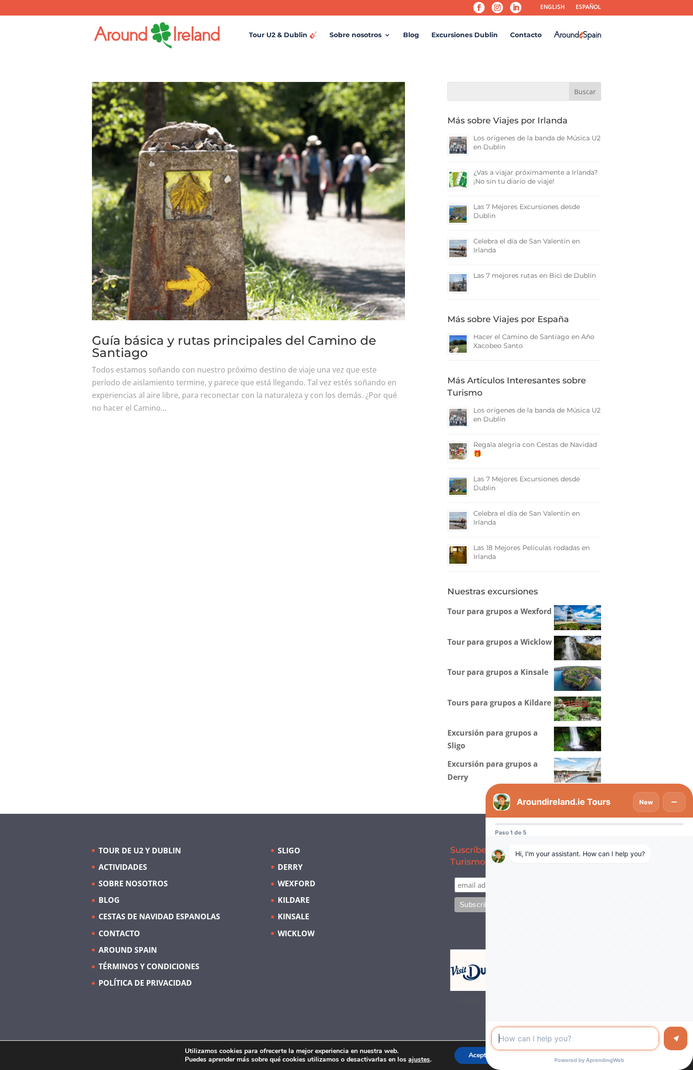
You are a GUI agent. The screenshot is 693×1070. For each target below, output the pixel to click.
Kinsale (293, 916)
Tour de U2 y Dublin (140, 850)
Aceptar (480, 1055)
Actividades (123, 867)
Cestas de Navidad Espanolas (159, 916)
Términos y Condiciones (149, 966)
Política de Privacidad (145, 983)
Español (588, 7)
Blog (411, 35)
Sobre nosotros (355, 35)
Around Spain (128, 950)
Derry (290, 867)
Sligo (289, 850)
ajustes (419, 1059)
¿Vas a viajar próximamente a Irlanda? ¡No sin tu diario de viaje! (535, 177)
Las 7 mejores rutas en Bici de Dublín (534, 275)
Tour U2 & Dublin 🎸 (283, 35)
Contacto (526, 35)
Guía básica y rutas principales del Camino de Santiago (234, 346)
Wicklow (296, 933)
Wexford (296, 883)
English (552, 7)
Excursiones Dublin (464, 35)
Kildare (294, 900)
